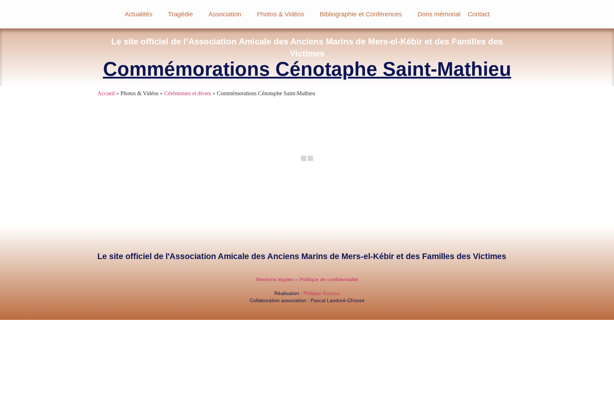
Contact (479, 14)
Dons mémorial (439, 14)
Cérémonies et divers (187, 93)
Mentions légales (275, 279)
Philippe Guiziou (321, 293)
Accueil (106, 93)
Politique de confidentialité (329, 279)
